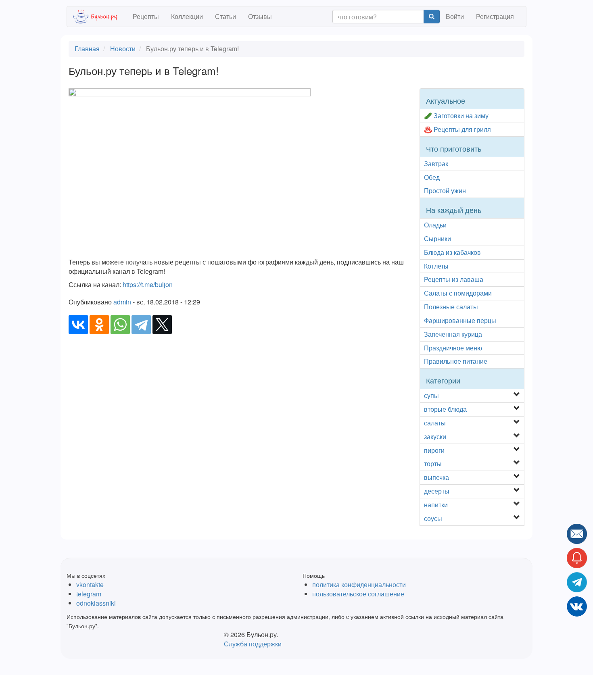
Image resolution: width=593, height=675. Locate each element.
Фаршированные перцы (460, 320)
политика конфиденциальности (359, 584)
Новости (123, 48)
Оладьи (435, 224)
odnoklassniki (96, 603)
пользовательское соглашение (358, 593)
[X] (162, 324)
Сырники (437, 238)
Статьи (225, 16)
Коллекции (187, 16)
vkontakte (90, 584)
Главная (87, 48)
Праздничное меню (453, 347)
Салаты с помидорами (458, 293)
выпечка (436, 477)
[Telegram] (141, 324)
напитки (436, 504)
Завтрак (436, 163)
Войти (455, 16)
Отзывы (260, 16)
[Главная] (100, 16)
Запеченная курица (453, 334)
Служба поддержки (253, 643)
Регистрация (495, 16)
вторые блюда (445, 409)
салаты (435, 422)
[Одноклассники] (99, 324)
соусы (433, 518)
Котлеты (436, 266)
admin (122, 301)
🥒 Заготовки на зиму (456, 115)
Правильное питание (455, 361)
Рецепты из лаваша (453, 279)
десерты (436, 491)
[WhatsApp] (120, 324)
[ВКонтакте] (78, 324)
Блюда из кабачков (452, 252)
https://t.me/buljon (148, 284)
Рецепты (146, 16)
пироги (434, 450)
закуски (435, 436)
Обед (432, 177)
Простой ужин (445, 190)
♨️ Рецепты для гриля (457, 129)
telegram (88, 593)
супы (431, 395)
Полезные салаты (451, 306)
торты (433, 463)
